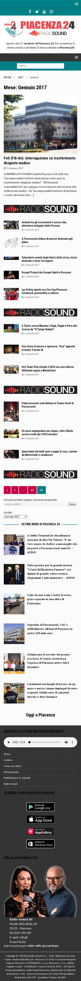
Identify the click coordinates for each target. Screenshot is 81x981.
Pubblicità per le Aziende (17, 777)
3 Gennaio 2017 (15, 168)
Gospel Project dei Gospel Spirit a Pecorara (46, 272)
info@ (24, 937)
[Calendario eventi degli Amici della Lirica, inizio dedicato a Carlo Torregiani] (11, 258)
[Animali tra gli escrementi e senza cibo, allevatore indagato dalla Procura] (11, 225)
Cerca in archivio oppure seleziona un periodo (30, 499)
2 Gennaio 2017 (31, 229)
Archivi (8, 512)
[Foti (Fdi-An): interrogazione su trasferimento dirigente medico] (40, 124)
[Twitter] (37, 12)
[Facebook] (30, 12)
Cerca (72, 504)
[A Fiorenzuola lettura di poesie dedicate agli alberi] (11, 242)
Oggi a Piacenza (40, 715)
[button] (76, 4)
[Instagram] (51, 12)
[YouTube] (44, 12)
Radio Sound (10, 783)
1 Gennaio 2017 (31, 459)
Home (7, 754)
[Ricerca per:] (40, 65)
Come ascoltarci (12, 766)
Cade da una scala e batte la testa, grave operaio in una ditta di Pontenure (49, 599)
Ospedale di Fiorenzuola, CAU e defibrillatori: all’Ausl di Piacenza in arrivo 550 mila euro (50, 629)
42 (32, 490)
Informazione (11, 772)
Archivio (8, 760)
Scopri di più (18, 942)
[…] (32, 195)
